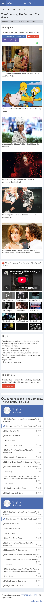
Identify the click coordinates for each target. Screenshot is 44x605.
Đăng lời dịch (33, 36)
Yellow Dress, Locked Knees (23, 488)
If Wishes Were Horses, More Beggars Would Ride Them (22, 420)
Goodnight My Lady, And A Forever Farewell (23, 467)
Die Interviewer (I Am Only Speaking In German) (23, 462)
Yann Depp (23, 483)
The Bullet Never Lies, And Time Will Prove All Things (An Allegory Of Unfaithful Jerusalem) (22, 478)
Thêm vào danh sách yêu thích (15, 36)
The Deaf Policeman (23, 436)
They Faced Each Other (23, 493)
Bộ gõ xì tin (37, 601)
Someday (23, 471)
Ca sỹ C (21, 21)
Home (6, 21)
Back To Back (23, 440)
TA (10, 2)
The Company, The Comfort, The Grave (20, 15)
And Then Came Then (23, 445)
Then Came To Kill (23, 431)
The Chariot (31, 21)
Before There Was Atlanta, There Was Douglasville (22, 451)
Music (13, 21)
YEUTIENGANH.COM (29, 595)
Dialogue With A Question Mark (23, 457)
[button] (3, 3)
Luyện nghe (11, 40)
